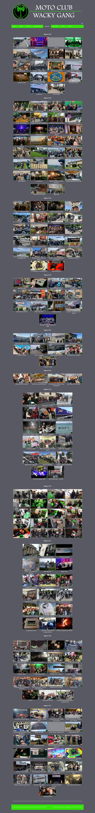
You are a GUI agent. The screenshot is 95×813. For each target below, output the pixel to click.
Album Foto (47, 26)
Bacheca (14, 26)
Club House (28, 26)
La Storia (21, 26)
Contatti (63, 26)
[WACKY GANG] (47, 19)
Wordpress (81, 810)
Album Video (55, 26)
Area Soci (70, 26)
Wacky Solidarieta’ (38, 26)
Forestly (73, 810)
